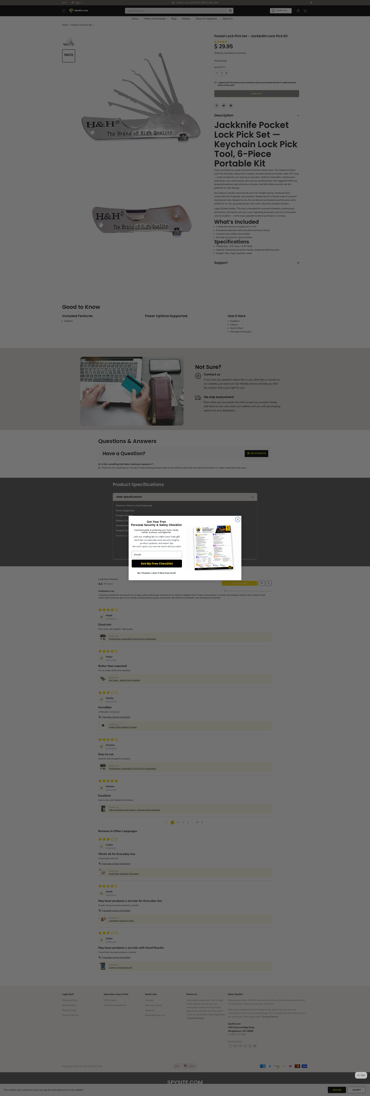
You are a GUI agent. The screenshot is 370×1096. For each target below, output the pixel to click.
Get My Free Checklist (157, 564)
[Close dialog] (237, 519)
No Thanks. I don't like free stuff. (156, 573)
